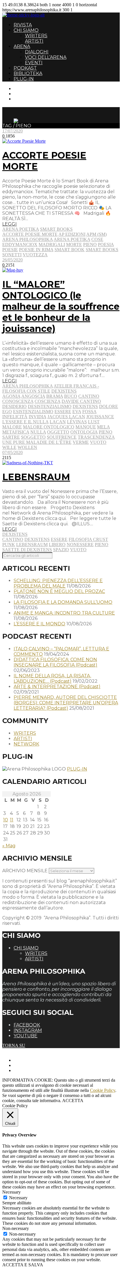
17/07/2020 (12, 130)
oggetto (58, 432)
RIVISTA (23, 25)
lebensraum (32, 544)
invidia (37, 416)
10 (5, 820)
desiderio (14, 406)
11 (11, 820)
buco (70, 396)
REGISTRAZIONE (32, 93)
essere (62, 411)
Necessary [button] (11, 1192)
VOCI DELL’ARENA (45, 57)
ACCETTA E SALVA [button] (22, 1264)
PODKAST (25, 68)
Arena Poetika (20, 229)
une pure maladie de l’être (36, 442)
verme (81, 442)
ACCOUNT (25, 98)
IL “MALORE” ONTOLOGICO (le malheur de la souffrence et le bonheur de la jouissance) (60, 306)
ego (7, 411)
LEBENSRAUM (36, 476)
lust (94, 421)
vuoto (98, 442)
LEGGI (9, 224)
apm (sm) (96, 234)
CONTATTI (25, 88)
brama (54, 396)
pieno (90, 244)
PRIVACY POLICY (32, 1065)
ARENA (22, 46)
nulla (38, 432)
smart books (102, 249)
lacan (58, 421)
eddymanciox (19, 244)
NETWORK (26, 744)
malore (12, 426)
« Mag (9, 845)
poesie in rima (36, 249)
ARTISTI (34, 41)
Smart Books (56, 229)
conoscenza (17, 401)
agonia (11, 396)
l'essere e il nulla (25, 421)
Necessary (18, 1197)
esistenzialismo (33, 411)
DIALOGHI (37, 52)
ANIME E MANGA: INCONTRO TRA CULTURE (64, 613)
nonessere (80, 544)
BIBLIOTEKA (28, 73)
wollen (27, 447)
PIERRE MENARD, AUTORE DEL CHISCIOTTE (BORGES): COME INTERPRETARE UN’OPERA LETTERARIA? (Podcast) (66, 703)
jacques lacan (66, 416)
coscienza (47, 401)
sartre (11, 437)
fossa (89, 411)
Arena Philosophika (27, 386)
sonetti (12, 254)
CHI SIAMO (26, 30)
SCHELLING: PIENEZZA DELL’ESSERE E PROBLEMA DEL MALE (58, 583)
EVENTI (34, 62)
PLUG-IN (24, 79)
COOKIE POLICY (31, 1070)
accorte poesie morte (30, 234)
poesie (10, 249)
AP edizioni (71, 234)
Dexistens (64, 391)
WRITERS (36, 35)
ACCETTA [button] (72, 1100)
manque (85, 426)
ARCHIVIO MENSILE (25, 870)
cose (97, 239)
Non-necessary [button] (15, 1228)
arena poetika (72, 239)
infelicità (15, 416)
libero (57, 544)
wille (9, 447)
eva (76, 411)
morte (74, 244)
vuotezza (35, 254)
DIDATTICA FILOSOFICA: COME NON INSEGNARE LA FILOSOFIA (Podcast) (55, 662)
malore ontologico (48, 426)
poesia (106, 244)
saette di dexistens (27, 549)
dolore (108, 406)
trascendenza (96, 437)
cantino (88, 396)
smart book (69, 249)
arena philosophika (27, 239)
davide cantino (81, 401)
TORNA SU (13, 1045)
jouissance (100, 416)
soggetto (33, 437)
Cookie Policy (102, 1090)
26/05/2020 (12, 259)
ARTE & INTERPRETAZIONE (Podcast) (57, 686)
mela (103, 426)
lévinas (77, 421)
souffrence (62, 437)
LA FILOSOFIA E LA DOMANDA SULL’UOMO (63, 602)
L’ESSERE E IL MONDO (39, 623)
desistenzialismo (49, 406)
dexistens (85, 406)
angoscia (33, 396)
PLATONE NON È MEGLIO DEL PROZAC (59, 591)
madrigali (52, 244)
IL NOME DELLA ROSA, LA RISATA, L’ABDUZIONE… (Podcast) (52, 678)
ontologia (84, 432)
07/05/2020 (12, 452)
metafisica (15, 432)
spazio (61, 549)
